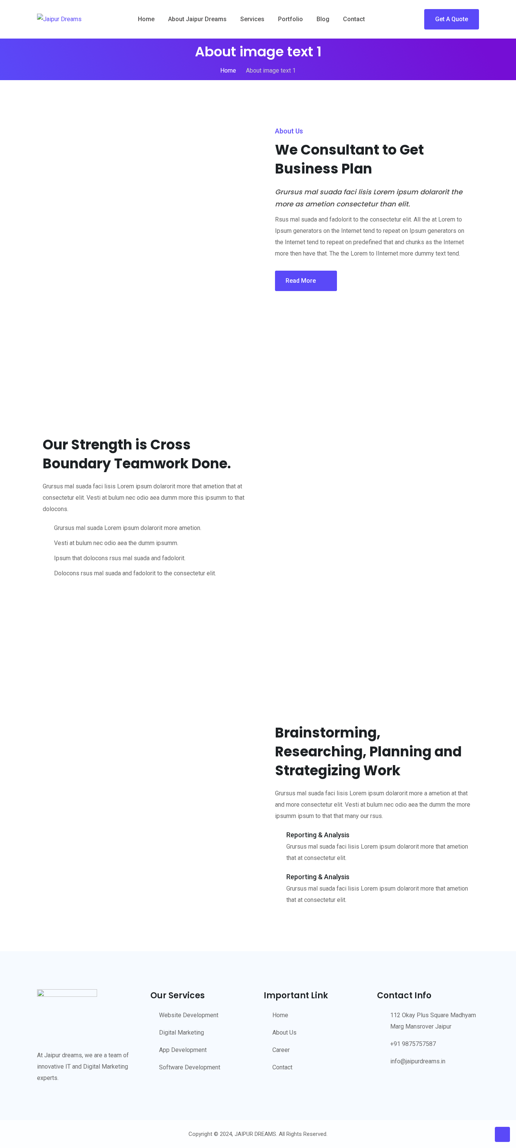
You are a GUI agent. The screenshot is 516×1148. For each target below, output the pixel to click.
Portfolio (290, 19)
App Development (183, 1049)
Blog (323, 19)
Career (281, 1049)
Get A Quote (451, 19)
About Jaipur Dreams (197, 19)
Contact (354, 19)
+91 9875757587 (413, 1043)
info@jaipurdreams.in (417, 1061)
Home (146, 19)
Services (252, 19)
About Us (284, 1032)
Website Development (188, 1015)
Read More (301, 280)
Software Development (189, 1067)
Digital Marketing (181, 1032)
